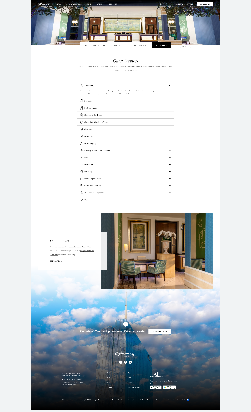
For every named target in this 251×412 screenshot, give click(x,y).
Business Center (91, 108)
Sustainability (111, 378)
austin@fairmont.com (69, 384)
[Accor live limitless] (156, 374)
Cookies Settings (181, 400)
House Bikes (89, 136)
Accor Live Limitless (133, 387)
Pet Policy (88, 171)
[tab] (125, 93)
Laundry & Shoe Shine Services (97, 150)
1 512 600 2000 (77, 382)
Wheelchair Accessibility (94, 192)
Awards (129, 382)
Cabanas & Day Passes (93, 115)
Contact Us (55, 261)
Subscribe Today (159, 331)
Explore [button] (113, 4)
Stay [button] (59, 4)
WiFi (86, 199)
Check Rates (161, 45)
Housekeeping (90, 143)
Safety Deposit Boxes (92, 178)
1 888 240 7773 (75, 380)
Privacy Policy (132, 400)
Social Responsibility (92, 185)
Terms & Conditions (118, 400)
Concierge (88, 129)
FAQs (108, 382)
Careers (109, 387)
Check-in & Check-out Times (96, 122)
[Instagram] (125, 362)
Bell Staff (88, 101)
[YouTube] (130, 362)
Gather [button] (100, 4)
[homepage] (47, 4)
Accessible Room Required (186, 47)
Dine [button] (89, 4)
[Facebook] (120, 362)
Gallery (179, 4)
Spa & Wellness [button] (74, 4)
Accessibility (89, 85)
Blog (128, 373)
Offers (190, 4)
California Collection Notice (149, 400)
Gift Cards (130, 378)
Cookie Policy (165, 400)
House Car (88, 164)
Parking (87, 157)
